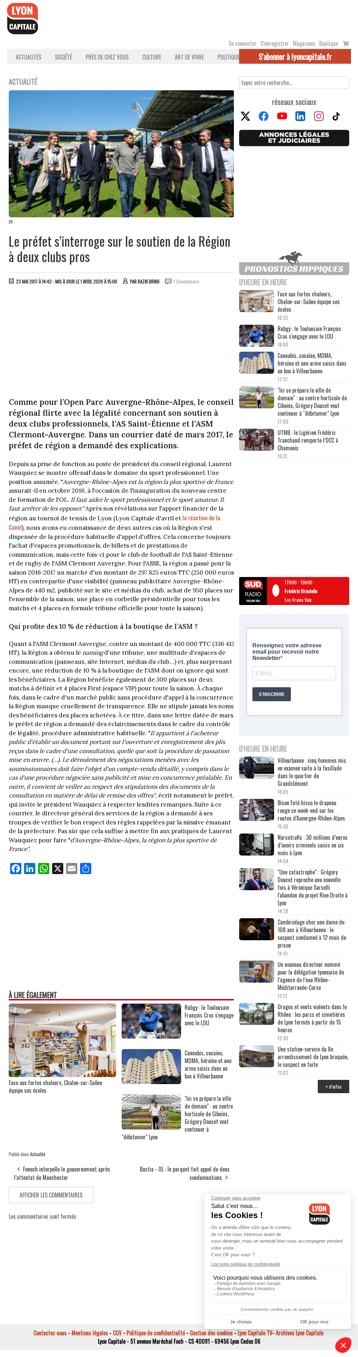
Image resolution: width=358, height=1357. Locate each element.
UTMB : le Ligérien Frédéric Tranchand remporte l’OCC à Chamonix (308, 440)
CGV (117, 1333)
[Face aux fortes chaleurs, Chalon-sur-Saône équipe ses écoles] (62, 1074)
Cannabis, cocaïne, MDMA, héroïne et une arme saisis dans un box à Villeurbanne (312, 363)
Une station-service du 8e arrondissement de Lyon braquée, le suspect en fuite (313, 1056)
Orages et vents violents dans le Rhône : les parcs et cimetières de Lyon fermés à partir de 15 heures (312, 1018)
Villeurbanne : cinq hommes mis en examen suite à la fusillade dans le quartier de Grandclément (312, 772)
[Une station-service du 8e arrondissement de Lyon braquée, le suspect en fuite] (256, 1056)
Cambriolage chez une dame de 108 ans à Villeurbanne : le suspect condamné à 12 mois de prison (312, 933)
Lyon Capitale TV (255, 1333)
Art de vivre (189, 57)
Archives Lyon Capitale (299, 1333)
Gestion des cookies (211, 1333)
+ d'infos (333, 1086)
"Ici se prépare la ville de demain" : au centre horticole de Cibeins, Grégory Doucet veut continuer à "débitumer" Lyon (312, 401)
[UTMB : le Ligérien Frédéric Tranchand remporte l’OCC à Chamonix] (256, 440)
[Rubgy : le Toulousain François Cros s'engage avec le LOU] (151, 1036)
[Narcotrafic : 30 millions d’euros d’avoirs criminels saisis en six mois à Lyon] (256, 845)
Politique (228, 57)
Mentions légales (90, 1333)
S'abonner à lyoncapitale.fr (295, 56)
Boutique (328, 43)
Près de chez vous (107, 57)
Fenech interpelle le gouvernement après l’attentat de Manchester (62, 1173)
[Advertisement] (122, 343)
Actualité (37, 1154)
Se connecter (243, 43)
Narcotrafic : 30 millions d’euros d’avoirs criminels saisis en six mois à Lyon (313, 845)
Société (63, 57)
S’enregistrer (274, 43)
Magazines (304, 43)
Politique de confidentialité (156, 1333)
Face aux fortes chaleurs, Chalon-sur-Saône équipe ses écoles (55, 1086)
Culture (151, 57)
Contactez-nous (50, 1333)
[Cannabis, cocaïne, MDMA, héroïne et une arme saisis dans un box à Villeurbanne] (151, 1081)
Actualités (28, 57)
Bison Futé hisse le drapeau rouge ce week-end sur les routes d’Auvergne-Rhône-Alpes (311, 810)
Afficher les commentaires (51, 1195)
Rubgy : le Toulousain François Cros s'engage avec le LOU (309, 332)
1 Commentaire (186, 281)
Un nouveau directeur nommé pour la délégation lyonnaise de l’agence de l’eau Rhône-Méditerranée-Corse (311, 976)
